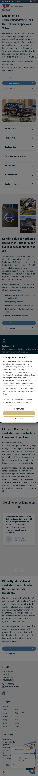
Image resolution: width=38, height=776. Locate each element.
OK (19, 413)
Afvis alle (19, 418)
